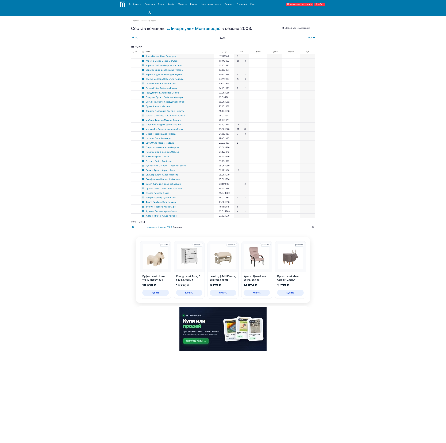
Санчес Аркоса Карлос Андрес (161, 170)
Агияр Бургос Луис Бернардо (161, 56)
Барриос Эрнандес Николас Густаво (164, 70)
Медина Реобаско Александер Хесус (164, 129)
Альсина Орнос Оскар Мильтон (162, 61)
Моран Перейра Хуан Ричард (160, 133)
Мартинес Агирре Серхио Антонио (163, 124)
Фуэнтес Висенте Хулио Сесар (161, 211)
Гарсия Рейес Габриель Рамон (161, 88)
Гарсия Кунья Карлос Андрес (161, 83)
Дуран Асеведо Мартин (158, 106)
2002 (137, 37)
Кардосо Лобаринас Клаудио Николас (165, 111)
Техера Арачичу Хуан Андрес (161, 197)
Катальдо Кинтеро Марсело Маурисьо (165, 115)
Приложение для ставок (299, 4)
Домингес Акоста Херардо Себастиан (165, 101)
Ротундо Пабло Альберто (158, 161)
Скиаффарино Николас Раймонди (163, 179)
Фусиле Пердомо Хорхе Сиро (161, 206)
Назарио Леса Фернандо (158, 138)
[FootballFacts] (122, 4)
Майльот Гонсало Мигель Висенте (163, 120)
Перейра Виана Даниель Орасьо (162, 152)
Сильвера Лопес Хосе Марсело (162, 174)
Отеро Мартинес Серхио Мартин (162, 147)
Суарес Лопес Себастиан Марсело (164, 188)
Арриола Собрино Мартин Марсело (164, 65)
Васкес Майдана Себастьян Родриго (164, 79)
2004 (310, 37)
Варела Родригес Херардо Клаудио (164, 74)
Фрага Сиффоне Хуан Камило (161, 202)
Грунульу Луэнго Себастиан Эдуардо (165, 97)
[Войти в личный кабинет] (150, 12)
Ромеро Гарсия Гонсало (158, 156)
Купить (156, 292)
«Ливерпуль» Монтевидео (193, 28)
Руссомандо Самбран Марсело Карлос (166, 165)
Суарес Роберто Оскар (157, 193)
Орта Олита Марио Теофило (160, 143)
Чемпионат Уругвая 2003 (159, 227)
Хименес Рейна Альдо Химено (161, 215)
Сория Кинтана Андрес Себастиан (163, 184)
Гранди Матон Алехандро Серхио (162, 92)
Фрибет (320, 4)
